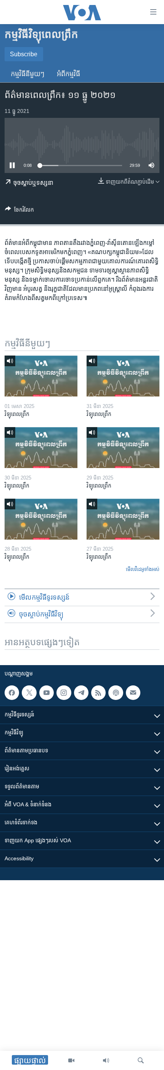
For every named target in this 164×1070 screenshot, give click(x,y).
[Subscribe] (133, 692)
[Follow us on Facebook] (12, 692)
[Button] (19, 211)
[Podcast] (115, 692)
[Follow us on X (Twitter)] (29, 692)
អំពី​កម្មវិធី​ (68, 74)
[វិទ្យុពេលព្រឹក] (41, 376)
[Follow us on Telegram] (81, 692)
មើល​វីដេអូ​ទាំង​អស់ (142, 569)
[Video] (71, 1060)
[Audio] (106, 1060)
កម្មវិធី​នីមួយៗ (28, 74)
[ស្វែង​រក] (140, 1060)
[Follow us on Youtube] (46, 692)
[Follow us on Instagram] (63, 692)
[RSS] (98, 692)
